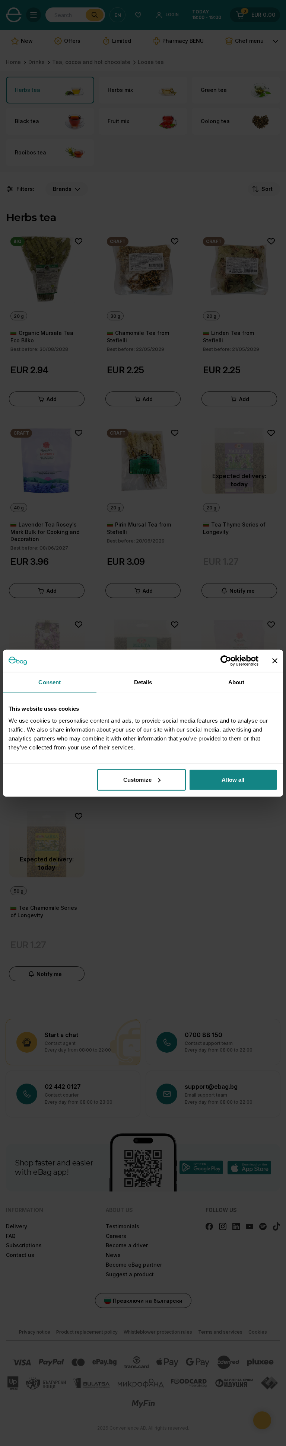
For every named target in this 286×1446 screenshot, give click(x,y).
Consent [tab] (49, 682)
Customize (137, 779)
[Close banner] (274, 660)
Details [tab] (143, 682)
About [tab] (236, 682)
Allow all (233, 779)
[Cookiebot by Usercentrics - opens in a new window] (225, 660)
